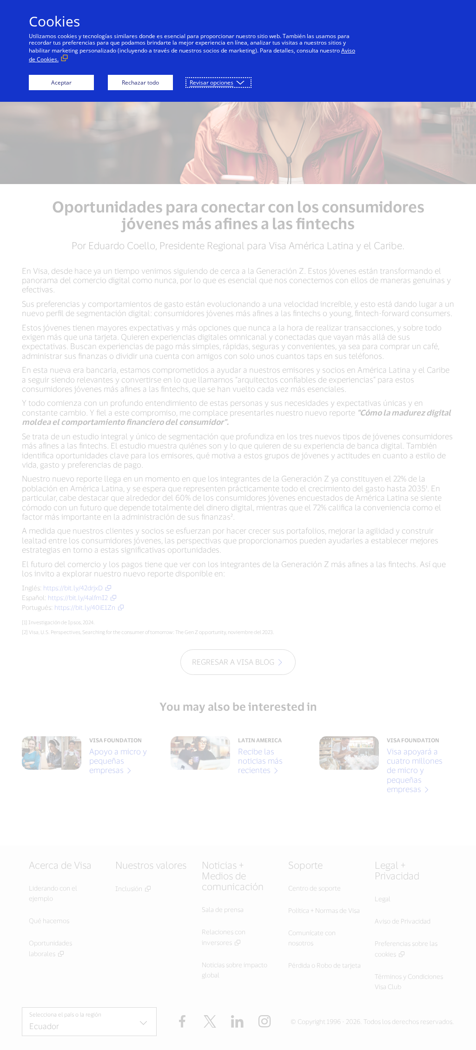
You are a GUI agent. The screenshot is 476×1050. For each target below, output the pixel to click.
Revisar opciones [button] (211, 82)
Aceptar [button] (61, 82)
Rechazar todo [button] (140, 82)
